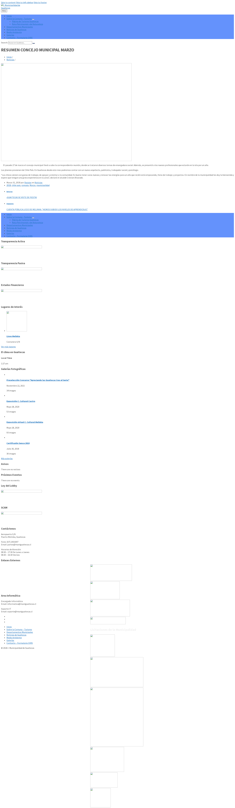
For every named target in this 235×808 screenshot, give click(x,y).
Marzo (32, 185)
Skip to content (8, 2)
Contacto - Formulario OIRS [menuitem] (20, 37)
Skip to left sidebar (24, 2)
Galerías (10, 640)
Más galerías (7, 458)
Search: (4, 42)
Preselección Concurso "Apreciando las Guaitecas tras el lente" (38, 380)
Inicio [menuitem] (9, 16)
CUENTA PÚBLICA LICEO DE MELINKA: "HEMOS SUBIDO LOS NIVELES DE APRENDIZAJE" (47, 209)
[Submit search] (34, 43)
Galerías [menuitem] (10, 35)
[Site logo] (13, 8)
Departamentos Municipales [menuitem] (20, 26)
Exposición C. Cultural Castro (21, 401)
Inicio (9, 57)
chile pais (16, 185)
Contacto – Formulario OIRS (20, 643)
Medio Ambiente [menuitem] (14, 32)
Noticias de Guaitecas (16, 635)
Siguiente (10, 204)
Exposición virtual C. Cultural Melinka (25, 422)
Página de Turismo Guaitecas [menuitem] (25, 21)
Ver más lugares (8, 346)
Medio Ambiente (14, 637)
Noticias (10, 59)
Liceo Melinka (13, 336)
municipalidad (43, 185)
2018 (9, 185)
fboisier (28, 182)
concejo (25, 185)
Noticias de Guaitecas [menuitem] (16, 29)
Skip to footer (40, 2)
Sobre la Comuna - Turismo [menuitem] (19, 18)
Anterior (10, 192)
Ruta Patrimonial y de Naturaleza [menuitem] (27, 24)
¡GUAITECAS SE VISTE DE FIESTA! (22, 197)
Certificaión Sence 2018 (18, 443)
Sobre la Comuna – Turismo (19, 629)
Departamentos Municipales (20, 632)
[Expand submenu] (33, 19)
